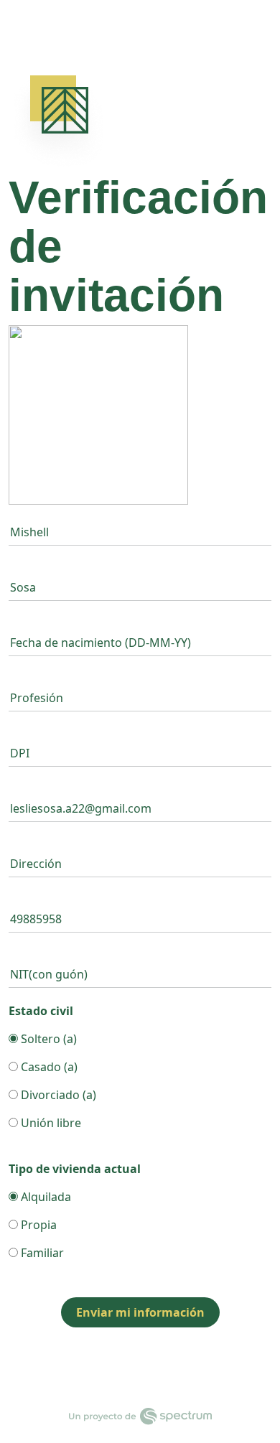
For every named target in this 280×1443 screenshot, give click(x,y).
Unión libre (49, 1123)
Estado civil (41, 1011)
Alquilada (44, 1197)
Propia (37, 1225)
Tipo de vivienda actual (75, 1169)
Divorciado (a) (57, 1095)
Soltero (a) (47, 1039)
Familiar (41, 1253)
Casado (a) (48, 1067)
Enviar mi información (140, 1312)
